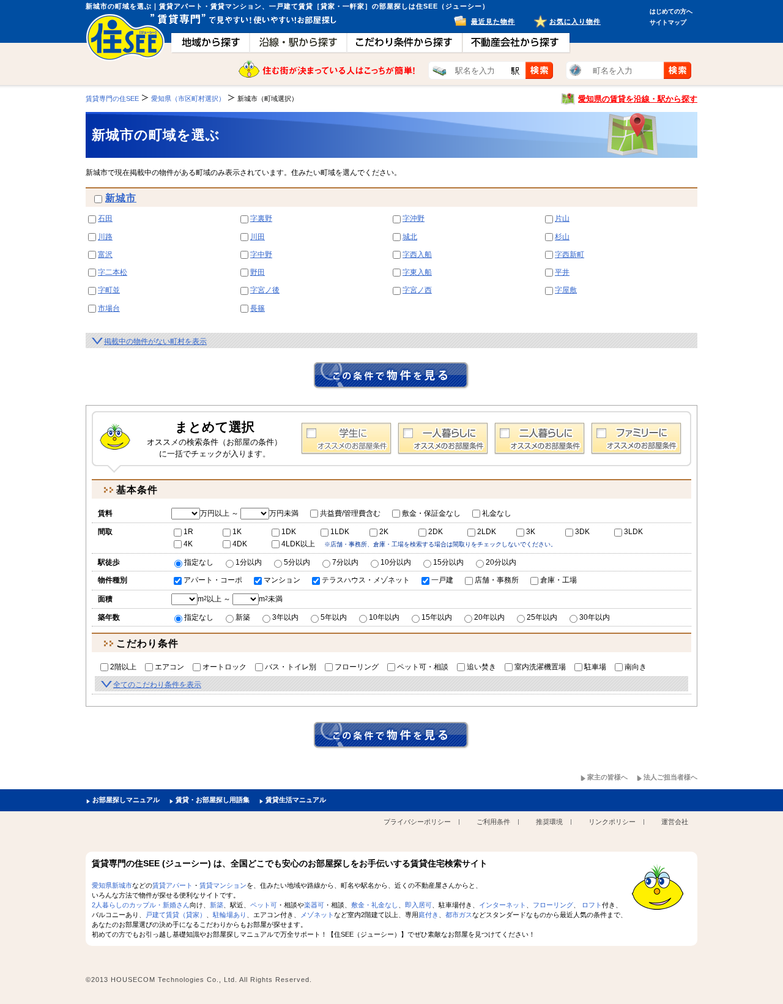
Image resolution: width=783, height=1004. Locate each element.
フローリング (357, 667)
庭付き (428, 914)
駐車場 (595, 667)
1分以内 (249, 562)
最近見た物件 (493, 21)
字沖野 (414, 218)
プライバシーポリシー (417, 821)
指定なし (198, 562)
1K (237, 531)
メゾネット (317, 914)
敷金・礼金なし (374, 905)
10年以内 (384, 617)
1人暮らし (443, 439)
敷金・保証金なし (431, 513)
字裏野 (261, 218)
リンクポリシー (612, 821)
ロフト (592, 905)
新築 (243, 617)
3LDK (633, 531)
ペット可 (263, 905)
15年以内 (436, 617)
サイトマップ (668, 22)
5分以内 (297, 562)
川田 (257, 236)
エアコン (169, 667)
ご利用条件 (493, 821)
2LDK (486, 531)
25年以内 (542, 617)
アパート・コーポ (213, 580)
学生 (346, 439)
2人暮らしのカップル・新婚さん (141, 905)
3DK (582, 531)
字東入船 (417, 272)
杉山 (562, 236)
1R (188, 531)
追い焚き (481, 667)
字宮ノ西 (417, 290)
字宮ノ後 (265, 290)
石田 (105, 218)
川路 (105, 236)
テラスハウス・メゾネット (366, 580)
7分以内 (345, 562)
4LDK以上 (298, 544)
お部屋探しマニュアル (126, 799)
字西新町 (569, 254)
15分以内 (448, 562)
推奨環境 (549, 821)
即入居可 (418, 905)
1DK (288, 531)
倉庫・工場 (558, 580)
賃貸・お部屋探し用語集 (213, 799)
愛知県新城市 (112, 885)
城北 (410, 236)
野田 (257, 272)
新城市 (120, 198)
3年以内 (285, 617)
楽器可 (314, 905)
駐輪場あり (230, 914)
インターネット (502, 905)
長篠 (257, 308)
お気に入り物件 (575, 21)
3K (530, 531)
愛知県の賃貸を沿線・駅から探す (637, 98)
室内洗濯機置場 (540, 667)
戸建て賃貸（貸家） (176, 914)
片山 (562, 218)
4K (188, 544)
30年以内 (594, 617)
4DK (239, 544)
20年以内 (489, 617)
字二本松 (112, 272)
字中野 (261, 254)
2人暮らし (539, 439)
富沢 (105, 254)
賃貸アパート (172, 885)
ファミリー (636, 439)
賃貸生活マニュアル (295, 799)
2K (383, 531)
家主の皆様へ (607, 777)
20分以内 (501, 562)
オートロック (224, 667)
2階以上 (123, 667)
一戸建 (442, 580)
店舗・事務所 (497, 580)
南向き (636, 667)
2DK (435, 531)
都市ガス (458, 914)
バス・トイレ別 (290, 667)
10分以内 (395, 562)
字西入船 (417, 254)
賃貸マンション (223, 885)
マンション (282, 580)
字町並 (109, 290)
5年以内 (334, 617)
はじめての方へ (671, 11)
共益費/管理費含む (350, 513)
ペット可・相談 (422, 667)
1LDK (339, 531)
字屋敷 (566, 290)
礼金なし (496, 513)
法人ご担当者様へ (670, 777)
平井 (562, 272)
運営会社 (674, 821)
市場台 (109, 308)
